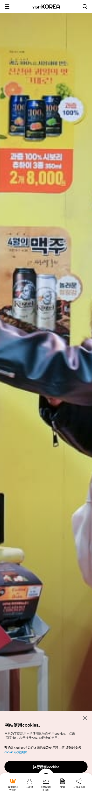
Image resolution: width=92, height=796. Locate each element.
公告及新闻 (79, 787)
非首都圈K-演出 (46, 788)
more (46, 773)
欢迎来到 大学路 (12, 788)
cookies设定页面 (15, 752)
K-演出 (29, 787)
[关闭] (85, 718)
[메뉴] (7, 6)
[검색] (85, 6)
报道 (62, 787)
